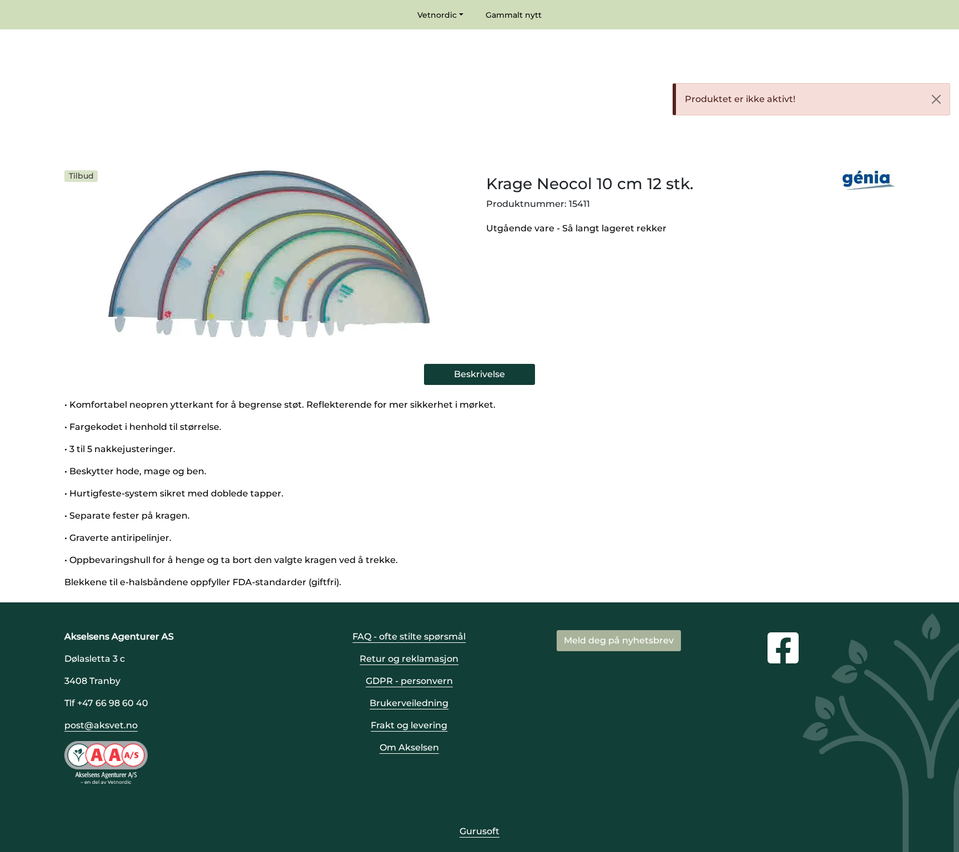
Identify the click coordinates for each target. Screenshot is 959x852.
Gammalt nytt (514, 15)
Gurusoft (479, 831)
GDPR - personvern (409, 681)
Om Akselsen (409, 747)
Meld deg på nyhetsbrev (619, 640)
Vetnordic (437, 15)
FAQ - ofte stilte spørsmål (409, 636)
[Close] (936, 99)
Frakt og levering (409, 725)
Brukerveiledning (409, 703)
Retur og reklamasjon (409, 658)
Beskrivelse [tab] (479, 374)
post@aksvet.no (101, 725)
